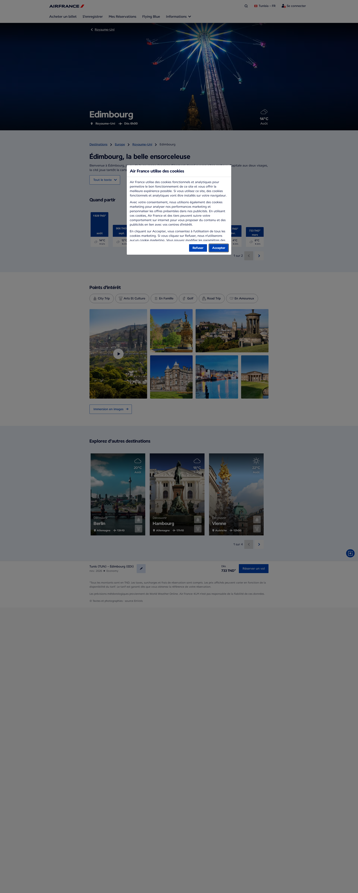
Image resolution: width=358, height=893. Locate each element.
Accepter (218, 248)
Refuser (198, 248)
